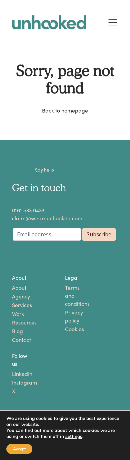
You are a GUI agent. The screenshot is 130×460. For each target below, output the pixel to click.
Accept (19, 449)
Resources (19, 322)
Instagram (19, 383)
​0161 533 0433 (28, 210)
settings (73, 437)
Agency (19, 296)
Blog (17, 331)
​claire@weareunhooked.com (47, 218)
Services (19, 305)
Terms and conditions (72, 296)
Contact (19, 340)
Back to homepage (65, 110)
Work (18, 314)
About (19, 288)
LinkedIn (19, 374)
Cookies (72, 329)
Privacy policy (72, 316)
